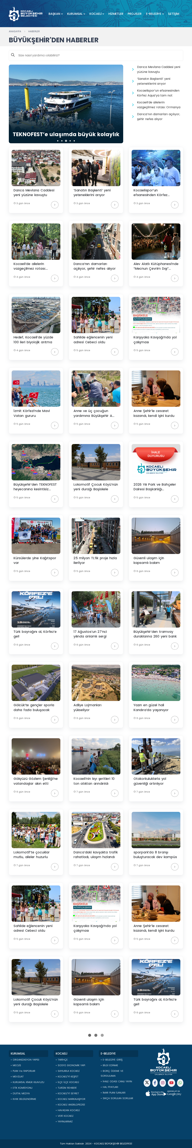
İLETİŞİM (173, 14)
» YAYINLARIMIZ (64, 1121)
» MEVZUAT (17, 1076)
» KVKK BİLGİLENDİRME (23, 1099)
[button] (57, 140)
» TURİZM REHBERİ (66, 1088)
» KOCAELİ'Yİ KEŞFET (67, 1076)
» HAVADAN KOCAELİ (68, 1110)
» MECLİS (16, 1065)
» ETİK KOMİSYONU (21, 1088)
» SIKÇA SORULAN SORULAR (117, 1098)
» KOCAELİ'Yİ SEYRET (67, 1093)
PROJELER (134, 14)
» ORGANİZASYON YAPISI (25, 1059)
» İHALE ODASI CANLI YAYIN (116, 1081)
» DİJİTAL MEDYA (20, 1093)
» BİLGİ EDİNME (109, 1065)
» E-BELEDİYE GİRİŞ (111, 1059)
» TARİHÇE (62, 1059)
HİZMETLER (115, 14)
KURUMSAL (74, 14)
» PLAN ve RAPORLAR (23, 1071)
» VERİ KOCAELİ (64, 1116)
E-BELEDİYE (153, 14)
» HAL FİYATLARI (109, 1087)
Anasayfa (15, 31)
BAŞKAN (54, 14)
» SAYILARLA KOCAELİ (68, 1071)
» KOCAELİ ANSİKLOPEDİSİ (70, 1104)
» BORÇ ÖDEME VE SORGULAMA (112, 1073)
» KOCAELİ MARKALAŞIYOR (70, 1099)
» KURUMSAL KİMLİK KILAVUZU (27, 1082)
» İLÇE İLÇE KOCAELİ (67, 1082)
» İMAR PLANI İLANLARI (113, 1092)
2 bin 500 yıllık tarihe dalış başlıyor (66, 134)
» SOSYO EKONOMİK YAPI (70, 1065)
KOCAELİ (95, 14)
